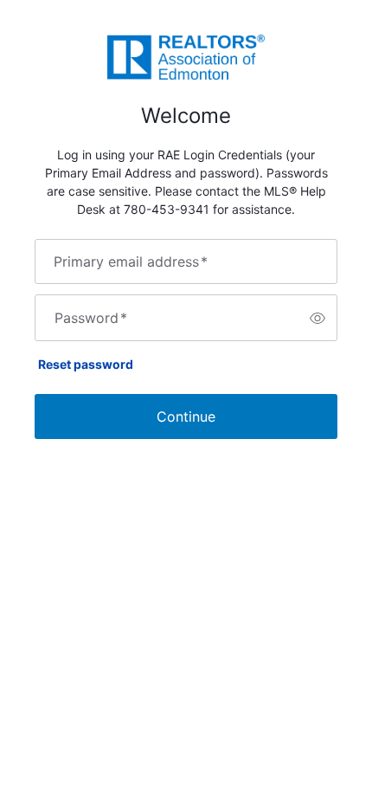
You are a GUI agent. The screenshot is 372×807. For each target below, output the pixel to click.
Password (91, 318)
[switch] (317, 317)
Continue (186, 416)
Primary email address (131, 261)
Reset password (85, 364)
